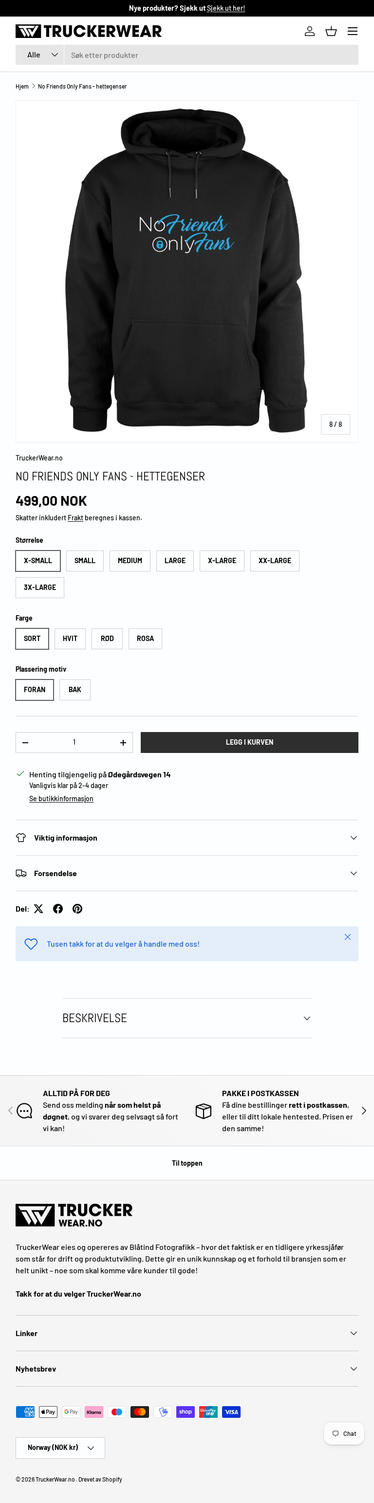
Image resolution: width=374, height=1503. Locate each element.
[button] (331, 31)
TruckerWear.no (39, 458)
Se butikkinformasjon (61, 798)
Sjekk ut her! (226, 8)
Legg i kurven (249, 742)
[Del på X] (38, 908)
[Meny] (352, 31)
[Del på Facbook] (58, 908)
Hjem (22, 86)
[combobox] (187, 55)
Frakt (75, 517)
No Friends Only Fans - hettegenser (82, 86)
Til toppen (187, 1163)
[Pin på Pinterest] (77, 908)
